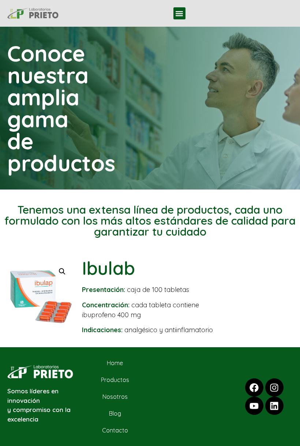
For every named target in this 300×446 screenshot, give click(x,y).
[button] (179, 13)
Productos (115, 379)
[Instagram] (274, 387)
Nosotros (115, 396)
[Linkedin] (274, 406)
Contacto (115, 430)
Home (115, 363)
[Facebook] (254, 387)
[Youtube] (254, 406)
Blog (115, 413)
